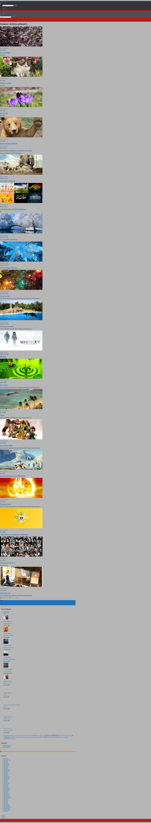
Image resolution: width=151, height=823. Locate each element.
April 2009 (6, 802)
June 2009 (6, 800)
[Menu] (0, 813)
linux (25, 737)
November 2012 (7, 777)
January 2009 (6, 805)
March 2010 (6, 793)
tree (65, 737)
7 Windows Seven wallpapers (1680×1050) (14, 534)
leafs (20, 737)
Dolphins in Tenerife (7, 326)
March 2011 (6, 786)
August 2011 (6, 784)
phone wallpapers (16, 704)
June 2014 (6, 766)
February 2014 (7, 769)
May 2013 (6, 773)
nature (34, 737)
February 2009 (7, 804)
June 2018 (6, 758)
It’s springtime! (5, 52)
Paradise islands (7, 718)
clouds (25, 735)
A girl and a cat (5, 593)
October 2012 (6, 778)
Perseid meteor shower (8, 647)
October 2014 (6, 764)
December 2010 (7, 788)
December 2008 (7, 806)
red (49, 737)
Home (3, 7)
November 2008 (7, 808)
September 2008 (7, 810)
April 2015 (6, 762)
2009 (4, 735)
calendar (16, 735)
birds (12, 735)
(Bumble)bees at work (8, 635)
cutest (34, 735)
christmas (22, 735)
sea (51, 737)
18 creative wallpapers (7, 181)
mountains (28, 737)
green (70, 735)
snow (55, 737)
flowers (63, 735)
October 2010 (6, 790)
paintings (38, 737)
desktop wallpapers (4, 48)
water (67, 737)
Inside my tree (4, 296)
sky (52, 737)
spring (58, 737)
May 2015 (6, 761)
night (36, 737)
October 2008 (6, 809)
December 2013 (7, 770)
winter (11, 738)
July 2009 (6, 799)
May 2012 (6, 781)
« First (6, 597)
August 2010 (6, 791)
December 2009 (7, 796)
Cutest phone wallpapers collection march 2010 (16, 150)
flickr (60, 735)
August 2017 (6, 759)
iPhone (11, 737)
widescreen (7, 738)
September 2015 (7, 760)
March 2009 (6, 803)
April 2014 (6, 768)
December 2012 (7, 776)
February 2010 (7, 794)
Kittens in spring (5, 83)
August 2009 (6, 798)
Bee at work (4, 113)
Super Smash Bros (6, 445)
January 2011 (6, 787)
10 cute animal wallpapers (8, 143)
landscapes (17, 737)
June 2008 (6, 811)
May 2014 (6, 767)
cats (19, 735)
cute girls (30, 735)
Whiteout (3, 356)
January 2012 (6, 783)
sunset (63, 737)
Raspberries (6, 706)
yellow (14, 738)
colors (27, 735)
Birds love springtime (8, 730)
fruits (66, 735)
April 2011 (6, 785)
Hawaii (2, 415)
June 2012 (6, 780)
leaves (22, 737)
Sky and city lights (7, 671)
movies (31, 737)
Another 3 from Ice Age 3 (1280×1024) (12, 476)
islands (14, 737)
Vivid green (4, 385)
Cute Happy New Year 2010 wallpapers (13, 209)
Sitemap (4, 9)
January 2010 (6, 795)
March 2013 (6, 775)
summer (60, 737)
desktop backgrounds (40, 735)
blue (14, 735)
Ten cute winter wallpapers (9, 268)
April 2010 (6, 792)
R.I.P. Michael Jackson (7, 563)
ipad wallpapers (7, 746)
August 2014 (6, 765)
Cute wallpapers (3, 1)
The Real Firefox (5, 504)
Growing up (6, 694)
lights (24, 737)
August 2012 (6, 779)
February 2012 (7, 782)
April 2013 (6, 774)
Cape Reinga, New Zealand (9, 659)
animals (7, 735)
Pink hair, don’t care (8, 623)
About (3, 8)
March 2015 (6, 763)
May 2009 (6, 801)
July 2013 (6, 771)
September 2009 (7, 797)
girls (68, 735)
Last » (16, 597)
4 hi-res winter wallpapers (8, 239)
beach (10, 735)
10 (13, 597)
